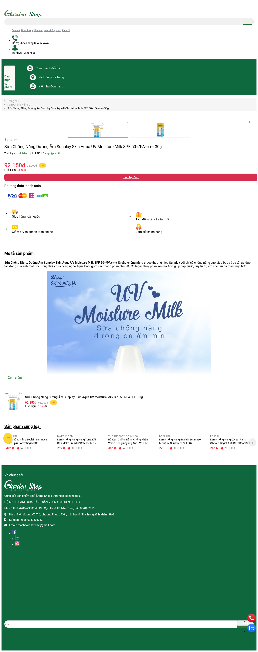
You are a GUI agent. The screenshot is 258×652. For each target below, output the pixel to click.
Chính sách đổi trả (48, 68)
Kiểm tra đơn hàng (51, 86)
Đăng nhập (29, 53)
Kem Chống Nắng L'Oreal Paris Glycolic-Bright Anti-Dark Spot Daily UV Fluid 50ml (230, 443)
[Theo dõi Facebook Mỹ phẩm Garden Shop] (14, 532)
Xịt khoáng (37, 30)
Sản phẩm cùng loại (22, 426)
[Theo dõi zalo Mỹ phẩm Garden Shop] (17, 538)
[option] (98, 130)
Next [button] (249, 122)
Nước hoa (26, 30)
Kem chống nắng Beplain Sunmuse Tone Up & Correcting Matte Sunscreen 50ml (26, 443)
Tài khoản (18, 52)
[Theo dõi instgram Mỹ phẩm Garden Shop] (17, 544)
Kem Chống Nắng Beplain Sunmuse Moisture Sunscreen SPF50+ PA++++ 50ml (180, 443)
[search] (248, 21)
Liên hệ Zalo (131, 177)
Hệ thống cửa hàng (51, 77)
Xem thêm (15, 377)
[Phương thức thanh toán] (27, 200)
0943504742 (41, 43)
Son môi (16, 30)
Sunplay (10, 139)
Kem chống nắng (52, 30)
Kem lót (66, 30)
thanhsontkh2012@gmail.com (36, 525)
